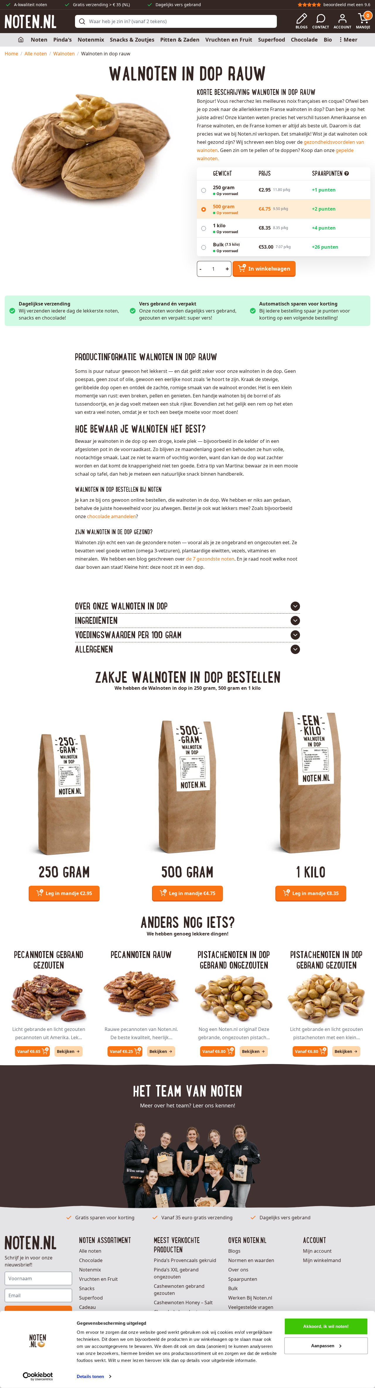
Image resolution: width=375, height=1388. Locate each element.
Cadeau (87, 1307)
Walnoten (64, 53)
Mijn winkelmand (322, 1260)
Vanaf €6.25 (121, 1051)
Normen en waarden (251, 1260)
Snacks (87, 1288)
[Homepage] (21, 40)
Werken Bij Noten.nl (250, 1298)
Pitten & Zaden (180, 39)
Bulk (233, 1288)
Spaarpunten (242, 1279)
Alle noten (36, 53)
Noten (39, 39)
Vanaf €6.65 (28, 1051)
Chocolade (304, 39)
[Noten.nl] (30, 21)
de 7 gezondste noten (210, 559)
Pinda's (62, 39)
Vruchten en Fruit (228, 39)
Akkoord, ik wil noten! (326, 1326)
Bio (328, 39)
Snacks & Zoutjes (132, 39)
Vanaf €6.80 (214, 1051)
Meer (350, 39)
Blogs (234, 1251)
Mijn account (317, 1251)
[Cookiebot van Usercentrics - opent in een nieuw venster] (38, 1376)
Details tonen (90, 1376)
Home (11, 53)
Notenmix (91, 39)
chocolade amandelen (111, 516)
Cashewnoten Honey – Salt (183, 1302)
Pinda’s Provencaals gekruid (185, 1260)
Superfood (271, 39)
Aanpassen (322, 1345)
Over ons (238, 1269)
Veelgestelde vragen (250, 1307)
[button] (187, 606)
